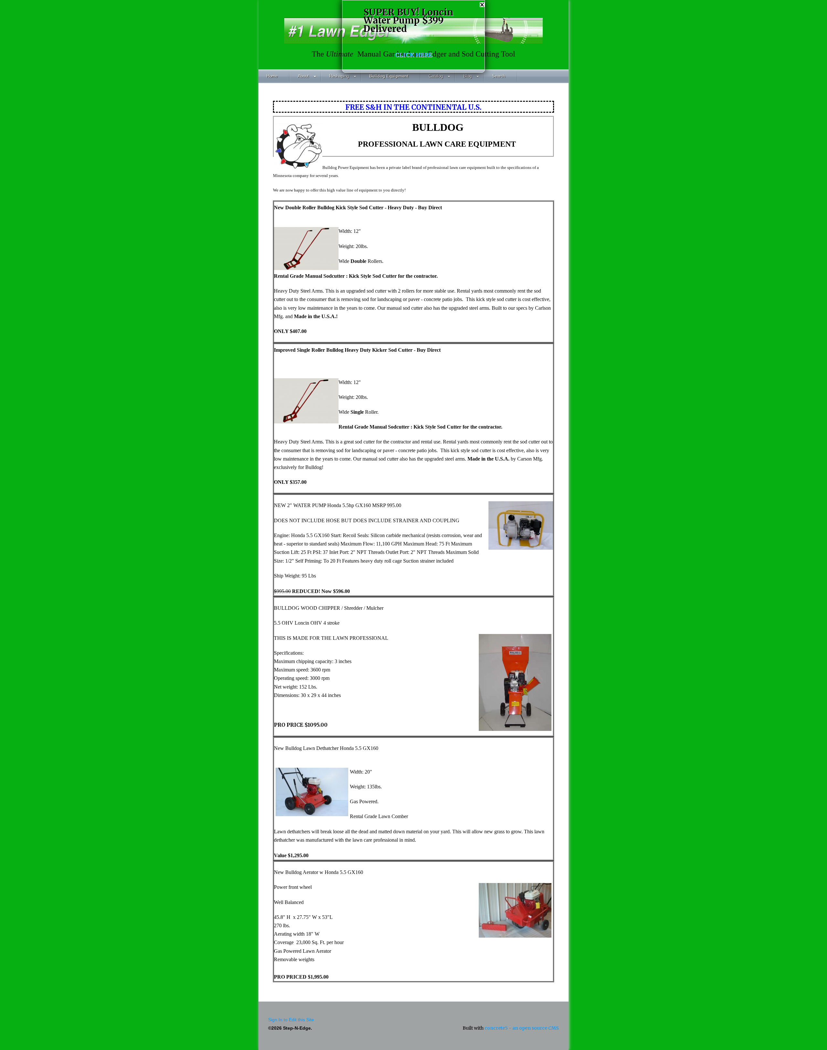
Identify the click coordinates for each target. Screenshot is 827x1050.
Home (272, 76)
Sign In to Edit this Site (291, 1019)
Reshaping (339, 76)
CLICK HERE (413, 54)
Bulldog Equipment (388, 76)
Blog (467, 76)
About (303, 76)
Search (498, 76)
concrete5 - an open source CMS (522, 1028)
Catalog (436, 76)
